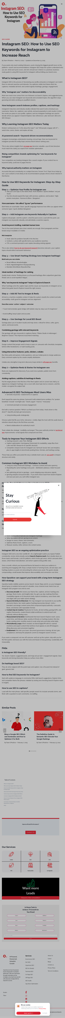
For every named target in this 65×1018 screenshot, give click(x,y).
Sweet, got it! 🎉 (28, 1013)
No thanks (44, 1013)
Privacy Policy (42, 1008)
